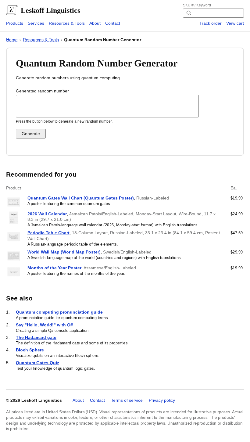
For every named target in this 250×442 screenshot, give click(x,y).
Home (12, 39)
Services (36, 23)
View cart (235, 23)
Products (14, 23)
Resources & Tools (67, 23)
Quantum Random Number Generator (102, 39)
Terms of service (127, 400)
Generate (31, 133)
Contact (112, 23)
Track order (210, 23)
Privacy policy (162, 400)
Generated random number (42, 90)
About (95, 23)
